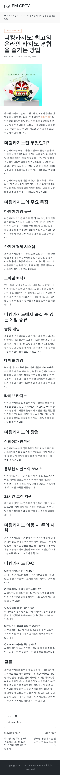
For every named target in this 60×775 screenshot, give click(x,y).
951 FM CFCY (17, 6)
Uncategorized (13, 30)
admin (12, 715)
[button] (15, 722)
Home (7, 15)
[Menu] (54, 6)
